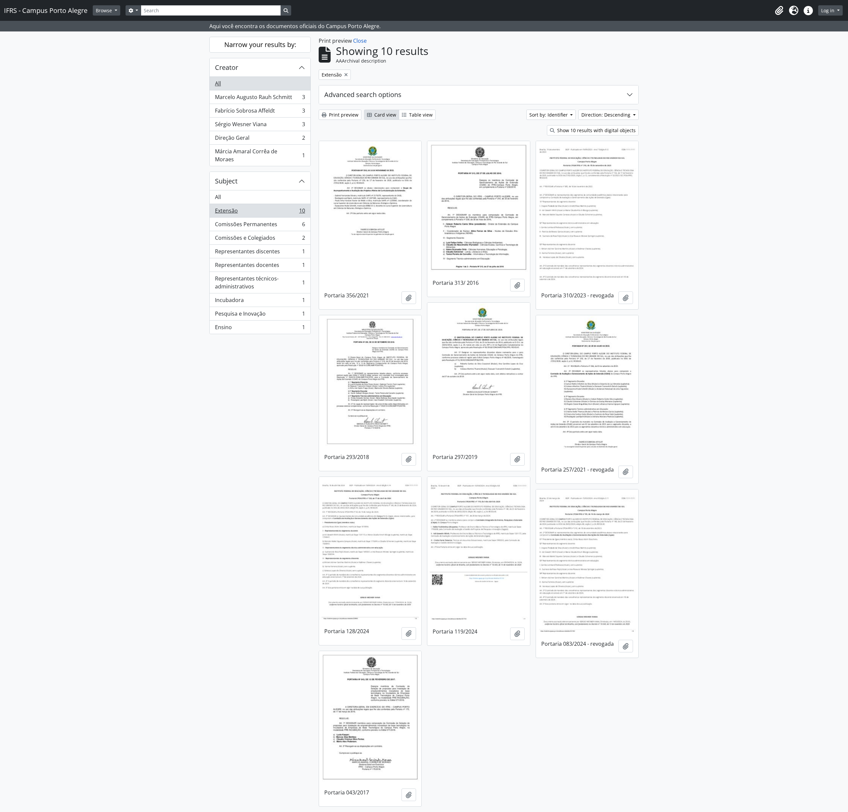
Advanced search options (362, 94)
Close (360, 40)
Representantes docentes (260, 266)
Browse (104, 10)
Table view (420, 115)
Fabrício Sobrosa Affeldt (260, 112)
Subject (226, 181)
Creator (226, 67)
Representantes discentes (260, 253)
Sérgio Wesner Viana (260, 126)
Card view (384, 115)
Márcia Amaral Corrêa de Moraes (260, 155)
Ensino (260, 329)
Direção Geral (260, 139)
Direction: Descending (606, 115)
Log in (828, 10)
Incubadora (260, 301)
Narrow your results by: (260, 44)
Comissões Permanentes (260, 226)
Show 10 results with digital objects (596, 130)
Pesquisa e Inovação (260, 315)
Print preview (343, 115)
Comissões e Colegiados (260, 239)
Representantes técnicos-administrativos (260, 282)
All (218, 83)
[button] (779, 10)
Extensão (260, 212)
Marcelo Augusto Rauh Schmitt (260, 98)
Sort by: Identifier (549, 115)
